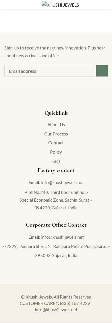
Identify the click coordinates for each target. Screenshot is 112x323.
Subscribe (102, 71)
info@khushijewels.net (56, 309)
